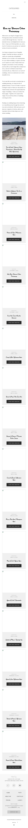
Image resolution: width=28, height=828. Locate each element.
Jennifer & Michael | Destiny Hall (14, 640)
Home (8, 792)
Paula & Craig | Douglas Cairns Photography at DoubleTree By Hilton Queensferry (14, 149)
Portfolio (20, 796)
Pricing (8, 800)
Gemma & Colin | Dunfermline (14, 600)
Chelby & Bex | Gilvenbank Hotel (14, 357)
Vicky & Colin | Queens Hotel (14, 561)
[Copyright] (14, 825)
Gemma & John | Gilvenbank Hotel (14, 679)
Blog (20, 792)
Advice (14, 269)
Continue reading (14, 156)
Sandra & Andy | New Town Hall (14, 397)
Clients (20, 800)
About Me (8, 796)
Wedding (14, 142)
